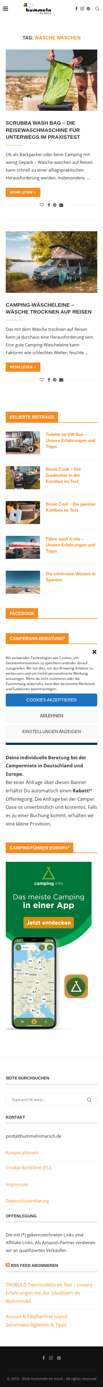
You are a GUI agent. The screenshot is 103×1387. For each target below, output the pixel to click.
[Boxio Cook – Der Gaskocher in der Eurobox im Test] (23, 477)
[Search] (97, 8)
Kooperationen (22, 1152)
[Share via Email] (61, 205)
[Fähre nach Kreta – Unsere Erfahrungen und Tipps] (23, 547)
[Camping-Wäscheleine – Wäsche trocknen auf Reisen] (51, 262)
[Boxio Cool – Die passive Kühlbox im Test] (23, 512)
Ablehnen (51, 715)
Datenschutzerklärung (27, 1201)
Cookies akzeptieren (51, 699)
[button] (94, 651)
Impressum (17, 1184)
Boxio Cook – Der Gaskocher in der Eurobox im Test (63, 475)
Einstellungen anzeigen (51, 731)
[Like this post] (42, 205)
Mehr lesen (21, 192)
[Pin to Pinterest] (54, 205)
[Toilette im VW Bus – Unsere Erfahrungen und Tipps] (23, 442)
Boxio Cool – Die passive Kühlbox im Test (71, 507)
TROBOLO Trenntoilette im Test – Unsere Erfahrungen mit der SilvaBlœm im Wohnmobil (49, 1293)
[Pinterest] (88, 8)
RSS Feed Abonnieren (34, 1265)
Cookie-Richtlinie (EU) (29, 1167)
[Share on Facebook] (49, 205)
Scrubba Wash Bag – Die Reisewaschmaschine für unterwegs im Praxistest (43, 130)
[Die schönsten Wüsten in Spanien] (23, 582)
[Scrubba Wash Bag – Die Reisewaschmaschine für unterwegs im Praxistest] (51, 80)
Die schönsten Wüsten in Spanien (71, 576)
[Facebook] (76, 8)
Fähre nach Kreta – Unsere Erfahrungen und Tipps (70, 544)
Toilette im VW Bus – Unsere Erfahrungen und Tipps (70, 440)
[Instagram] (82, 8)
